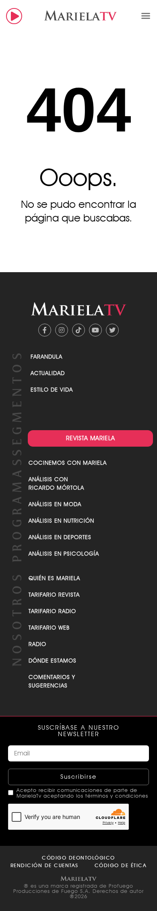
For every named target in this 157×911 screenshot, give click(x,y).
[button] (145, 15)
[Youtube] (95, 330)
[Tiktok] (78, 330)
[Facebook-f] (44, 330)
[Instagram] (61, 330)
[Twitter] (112, 330)
